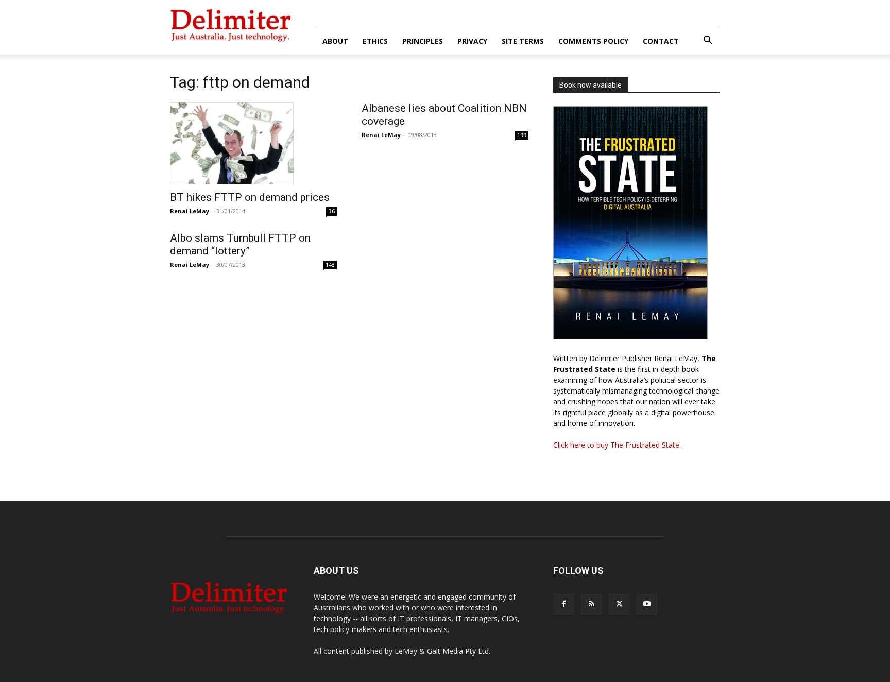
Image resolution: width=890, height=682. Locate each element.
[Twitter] (619, 604)
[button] (707, 41)
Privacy (472, 41)
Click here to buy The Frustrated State (616, 445)
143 (330, 264)
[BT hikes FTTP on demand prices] (253, 143)
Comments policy (593, 41)
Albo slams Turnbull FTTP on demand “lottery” (240, 244)
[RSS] (591, 604)
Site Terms (523, 41)
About (335, 41)
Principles (422, 41)
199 (521, 135)
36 (332, 211)
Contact (661, 41)
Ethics (375, 41)
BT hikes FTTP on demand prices (250, 197)
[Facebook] (563, 604)
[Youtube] (647, 604)
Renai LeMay (189, 211)
